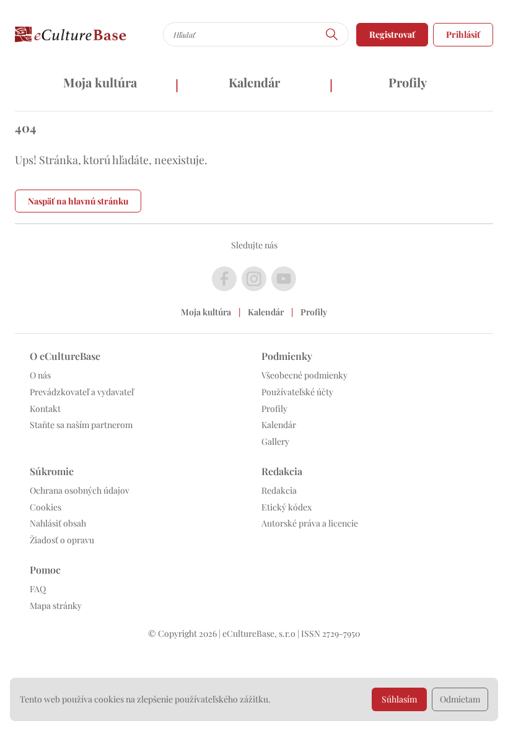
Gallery (275, 441)
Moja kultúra (100, 82)
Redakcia (279, 490)
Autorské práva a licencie (309, 523)
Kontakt (45, 408)
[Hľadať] (332, 34)
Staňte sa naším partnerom (81, 425)
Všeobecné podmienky (304, 375)
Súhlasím (399, 699)
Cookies (45, 507)
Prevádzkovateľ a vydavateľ (82, 392)
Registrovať (392, 34)
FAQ (38, 589)
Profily (407, 82)
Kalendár (254, 82)
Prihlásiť (463, 34)
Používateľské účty (297, 392)
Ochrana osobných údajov (79, 490)
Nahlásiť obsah (58, 523)
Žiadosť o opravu (62, 540)
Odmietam (460, 699)
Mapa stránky (56, 605)
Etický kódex (286, 507)
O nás (40, 375)
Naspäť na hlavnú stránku (78, 201)
